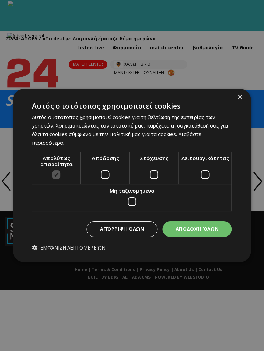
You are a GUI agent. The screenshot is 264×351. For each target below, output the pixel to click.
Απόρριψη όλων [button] (122, 229)
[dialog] (132, 175)
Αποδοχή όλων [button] (197, 229)
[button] (69, 248)
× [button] (239, 97)
